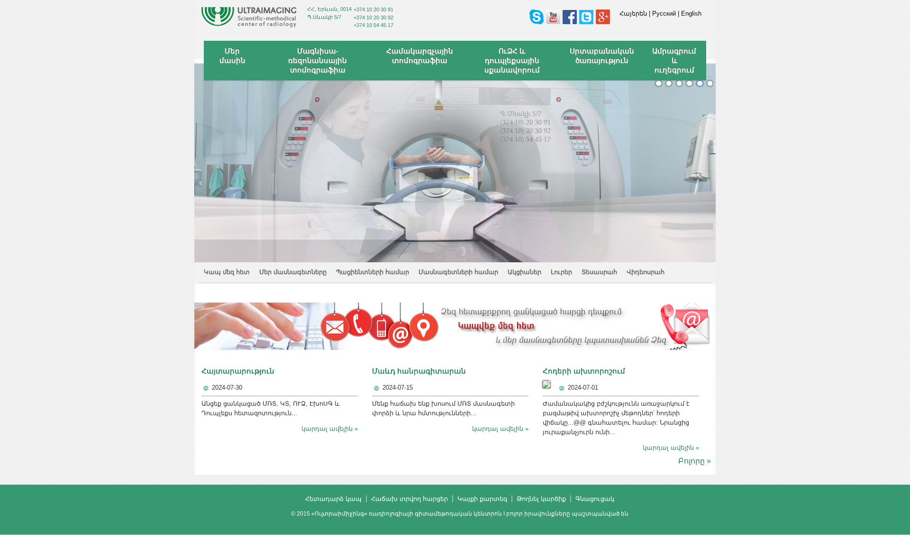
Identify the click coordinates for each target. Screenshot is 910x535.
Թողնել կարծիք (541, 498)
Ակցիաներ (524, 272)
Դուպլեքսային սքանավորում (700, 84)
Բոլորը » (694, 461)
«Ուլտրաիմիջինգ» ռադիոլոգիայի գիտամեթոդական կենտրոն (659, 84)
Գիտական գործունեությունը (679, 84)
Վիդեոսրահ (645, 272)
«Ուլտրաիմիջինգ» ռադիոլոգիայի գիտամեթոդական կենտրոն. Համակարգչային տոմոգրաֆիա (689, 84)
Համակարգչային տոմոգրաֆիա (419, 55)
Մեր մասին (232, 55)
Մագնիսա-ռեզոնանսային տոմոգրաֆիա (317, 60)
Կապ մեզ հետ (227, 272)
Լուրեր (561, 272)
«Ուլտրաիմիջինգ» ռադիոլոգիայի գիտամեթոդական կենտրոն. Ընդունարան (669, 84)
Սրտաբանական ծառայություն (602, 55)
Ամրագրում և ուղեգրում (674, 60)
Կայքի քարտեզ (482, 498)
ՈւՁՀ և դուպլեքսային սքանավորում (512, 60)
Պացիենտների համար (372, 272)
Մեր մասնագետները (293, 272)
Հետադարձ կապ (333, 498)
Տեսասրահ (599, 272)
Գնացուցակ (594, 498)
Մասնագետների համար (458, 272)
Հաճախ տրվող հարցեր (409, 498)
